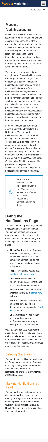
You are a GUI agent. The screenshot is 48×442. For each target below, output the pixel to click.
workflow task (16, 274)
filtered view (36, 293)
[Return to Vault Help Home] (16, 3)
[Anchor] (40, 220)
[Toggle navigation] (43, 3)
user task (29, 274)
